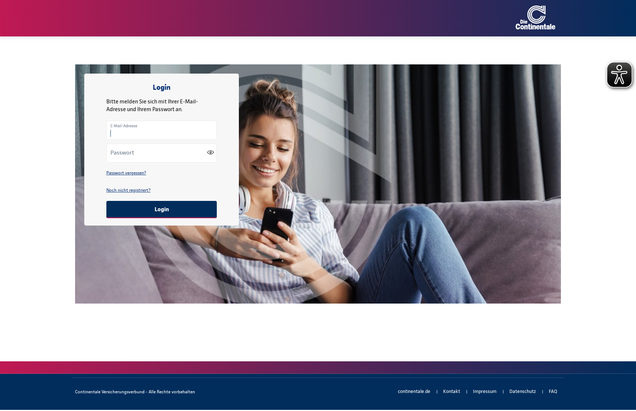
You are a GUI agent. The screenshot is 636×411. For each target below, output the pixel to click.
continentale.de (414, 391)
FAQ (553, 391)
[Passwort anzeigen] (210, 152)
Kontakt (451, 391)
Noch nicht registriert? (128, 190)
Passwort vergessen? (126, 173)
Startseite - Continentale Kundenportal (318, 17)
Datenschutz (522, 391)
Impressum (485, 391)
